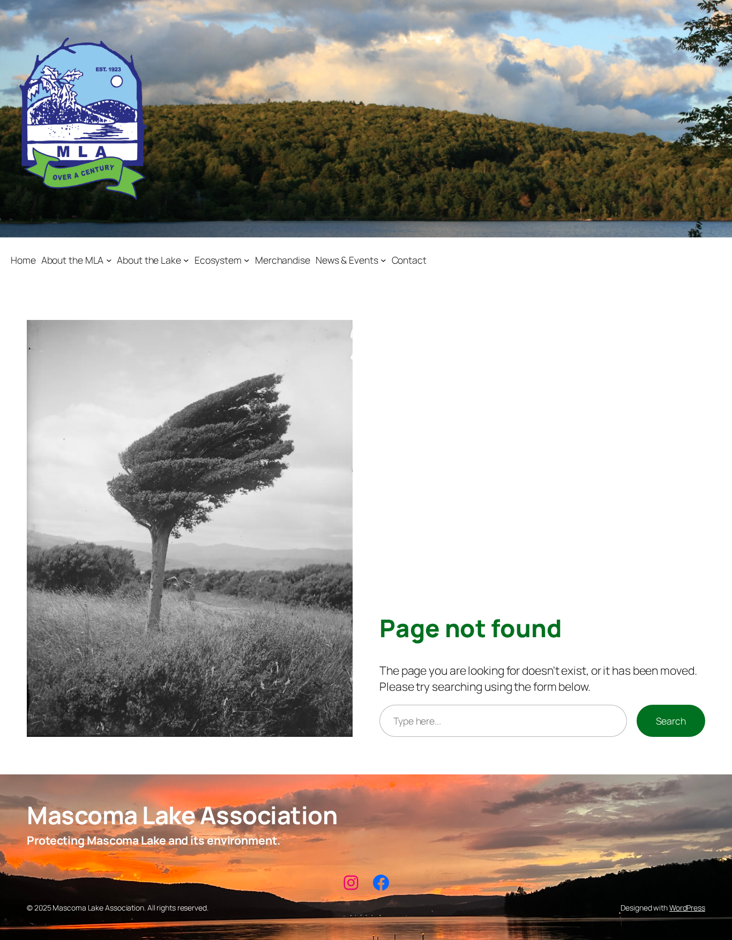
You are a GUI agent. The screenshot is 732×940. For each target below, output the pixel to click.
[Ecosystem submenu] (247, 260)
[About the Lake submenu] (186, 260)
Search (671, 720)
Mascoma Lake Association (182, 815)
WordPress (687, 907)
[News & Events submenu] (383, 260)
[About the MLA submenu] (109, 260)
